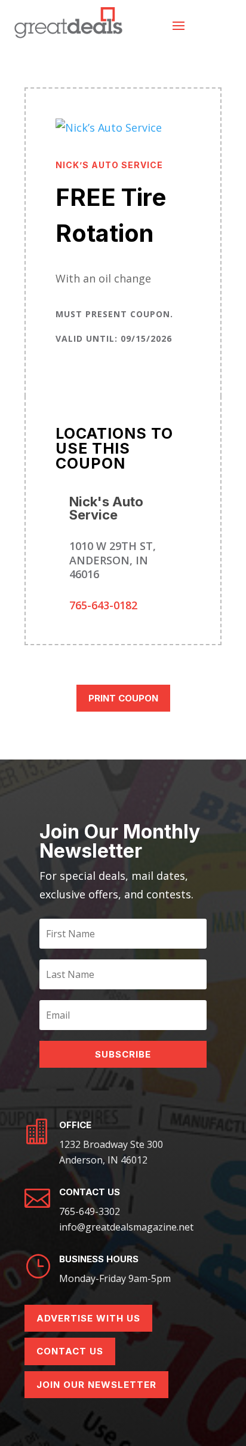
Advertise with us (88, 1318)
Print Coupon (123, 698)
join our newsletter (96, 1384)
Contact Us (69, 1351)
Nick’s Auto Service (109, 165)
